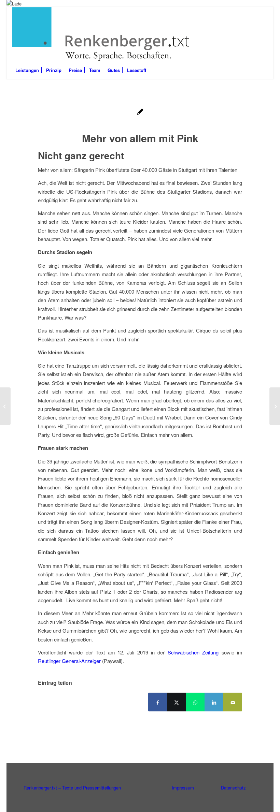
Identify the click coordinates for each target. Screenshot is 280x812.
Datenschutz (233, 787)
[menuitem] (27, 70)
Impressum (183, 787)
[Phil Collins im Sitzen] (5, 406)
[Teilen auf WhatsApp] (195, 702)
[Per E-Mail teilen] (232, 702)
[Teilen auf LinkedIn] (214, 702)
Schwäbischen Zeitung (193, 652)
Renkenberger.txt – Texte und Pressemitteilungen (72, 787)
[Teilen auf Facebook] (157, 702)
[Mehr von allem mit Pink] (140, 112)
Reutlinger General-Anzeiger (69, 660)
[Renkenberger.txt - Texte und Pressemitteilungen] (101, 34)
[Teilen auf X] (176, 702)
